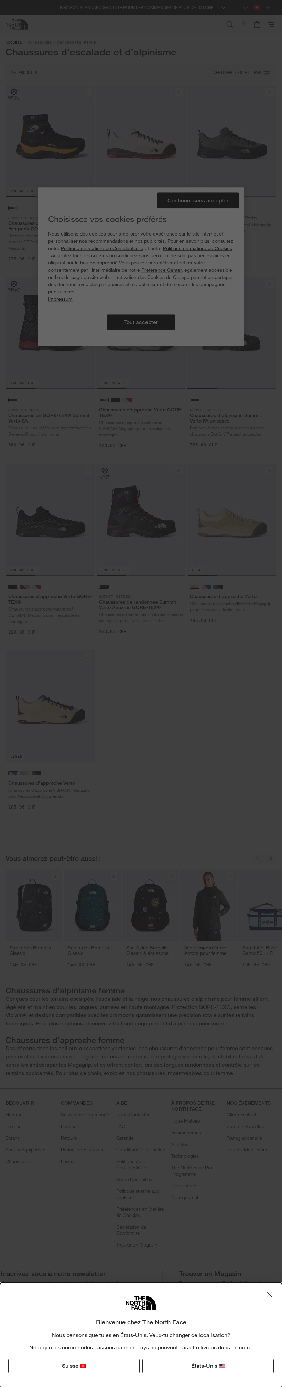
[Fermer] (269, 1295)
